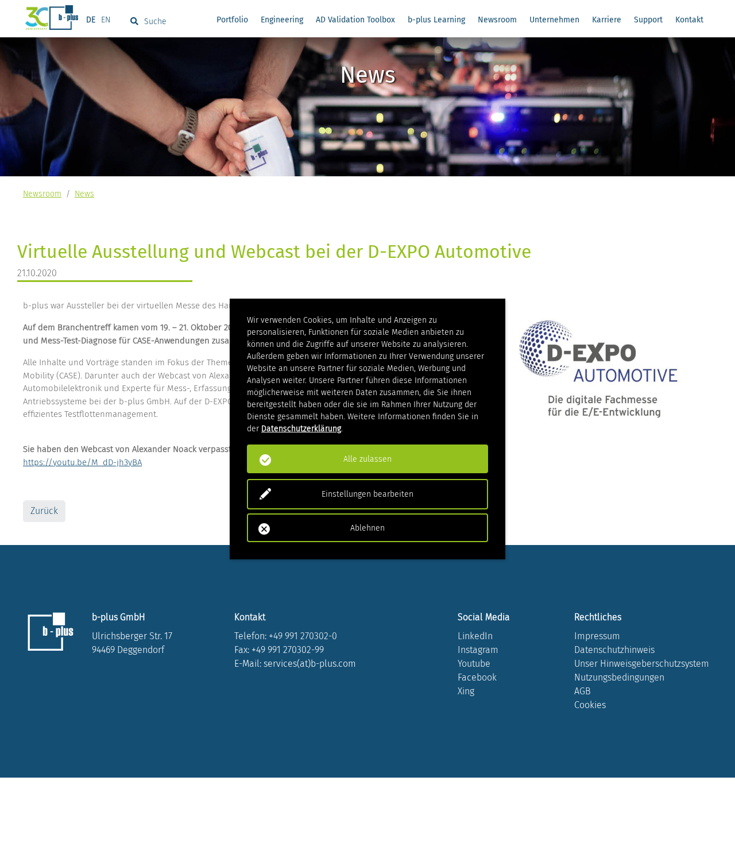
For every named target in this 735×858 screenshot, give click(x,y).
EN (105, 20)
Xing (466, 691)
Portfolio (232, 20)
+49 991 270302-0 (303, 636)
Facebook (477, 677)
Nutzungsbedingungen (619, 677)
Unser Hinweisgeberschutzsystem (641, 663)
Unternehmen (554, 20)
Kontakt (689, 20)
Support (648, 20)
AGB (582, 691)
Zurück (44, 510)
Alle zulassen (367, 459)
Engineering (282, 20)
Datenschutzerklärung (301, 429)
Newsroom (497, 20)
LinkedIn (475, 636)
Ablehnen (367, 528)
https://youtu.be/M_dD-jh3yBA (82, 462)
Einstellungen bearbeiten (367, 494)
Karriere (606, 20)
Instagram (478, 649)
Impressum (597, 636)
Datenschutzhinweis (614, 649)
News (84, 194)
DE (90, 20)
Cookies (590, 704)
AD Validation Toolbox (355, 20)
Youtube (474, 663)
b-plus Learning (436, 20)
